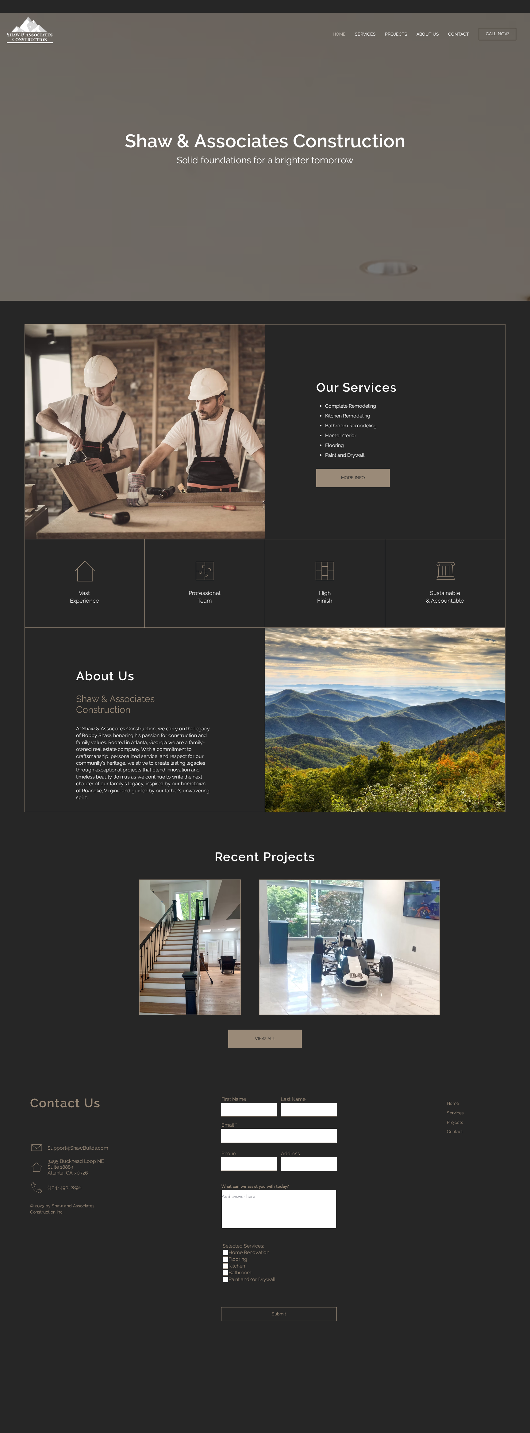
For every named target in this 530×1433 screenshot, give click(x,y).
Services (455, 1112)
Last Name (293, 1099)
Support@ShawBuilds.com (78, 1148)
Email (227, 1125)
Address (290, 1153)
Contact (455, 1131)
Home (453, 1103)
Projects (455, 1122)
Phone (228, 1153)
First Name (233, 1099)
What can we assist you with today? (255, 1186)
